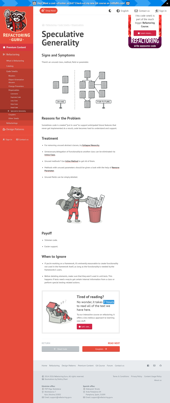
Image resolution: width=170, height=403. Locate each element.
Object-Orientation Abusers (16, 81)
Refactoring (51, 25)
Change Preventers (16, 86)
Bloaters (11, 76)
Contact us (24, 139)
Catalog (9, 66)
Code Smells (64, 25)
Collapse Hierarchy (90, 145)
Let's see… (85, 326)
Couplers (99, 349)
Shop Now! (50, 10)
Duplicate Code (16, 97)
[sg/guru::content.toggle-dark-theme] (110, 10)
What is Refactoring (15, 60)
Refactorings (12, 123)
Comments (14, 94)
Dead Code (62, 349)
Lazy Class (14, 101)
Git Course (100, 365)
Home (44, 365)
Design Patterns (15, 129)
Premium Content (16, 47)
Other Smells (13, 118)
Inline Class (49, 154)
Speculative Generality (18, 111)
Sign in (9, 139)
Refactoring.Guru (61, 376)
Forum (110, 365)
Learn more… (146, 33)
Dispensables (78, 25)
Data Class (14, 104)
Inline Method (71, 161)
